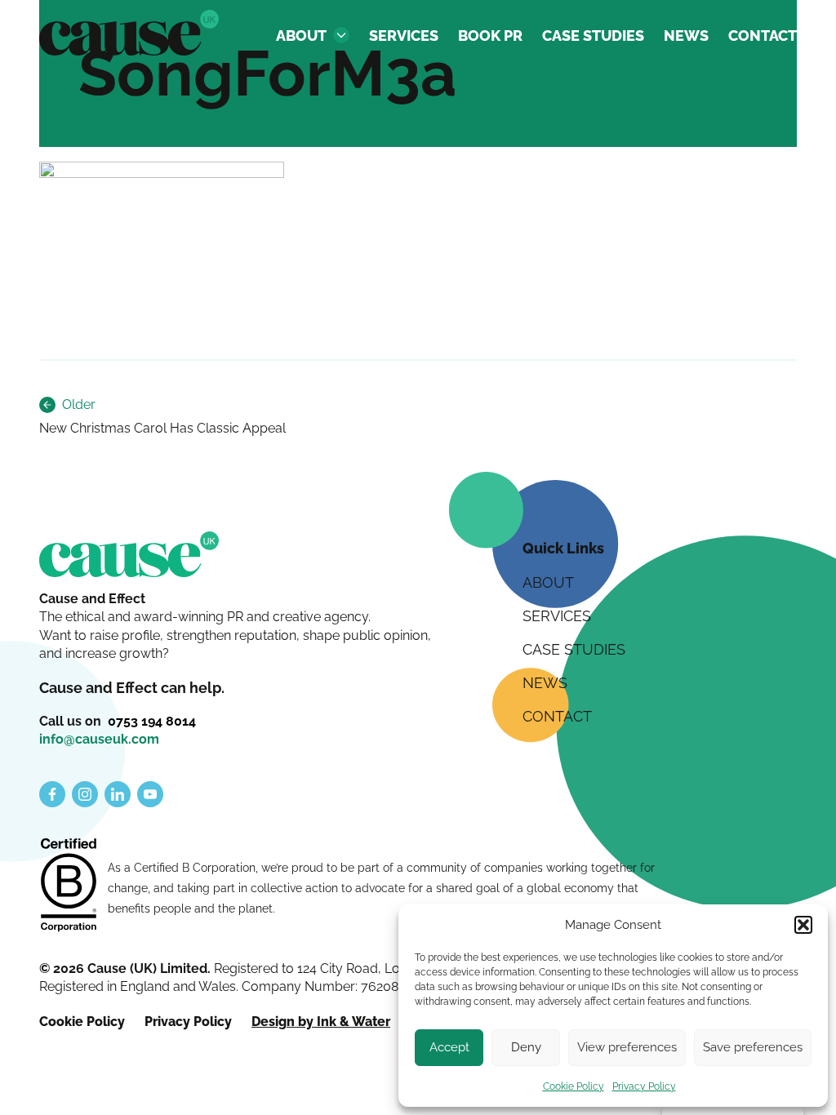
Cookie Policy (573, 1086)
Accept (449, 1047)
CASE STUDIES (593, 35)
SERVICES (403, 35)
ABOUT (301, 35)
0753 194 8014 (152, 721)
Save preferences (753, 1047)
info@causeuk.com (99, 739)
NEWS (686, 35)
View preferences (627, 1047)
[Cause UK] (129, 33)
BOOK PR (490, 35)
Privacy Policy (644, 1086)
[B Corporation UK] (68, 886)
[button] (803, 925)
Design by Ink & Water (320, 1021)
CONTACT (762, 35)
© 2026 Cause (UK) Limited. (126, 968)
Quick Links (563, 548)
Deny (526, 1047)
